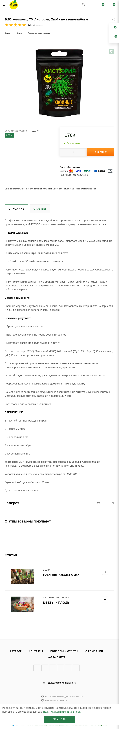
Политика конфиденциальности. (62, 711)
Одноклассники (60, 668)
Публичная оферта (56, 700)
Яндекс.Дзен (68, 668)
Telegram (44, 668)
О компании (94, 651)
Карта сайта (56, 657)
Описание (16, 208)
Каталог (16, 651)
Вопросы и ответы (64, 651)
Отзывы (39, 208)
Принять (59, 719)
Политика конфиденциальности (64, 697)
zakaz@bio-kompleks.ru (62, 682)
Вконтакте (36, 668)
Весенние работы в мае (61, 575)
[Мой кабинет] (90, 4)
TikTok (76, 668)
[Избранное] (111, 51)
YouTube (52, 668)
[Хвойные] (59, 83)
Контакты (36, 651)
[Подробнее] (105, 572)
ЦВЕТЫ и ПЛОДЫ (56, 602)
